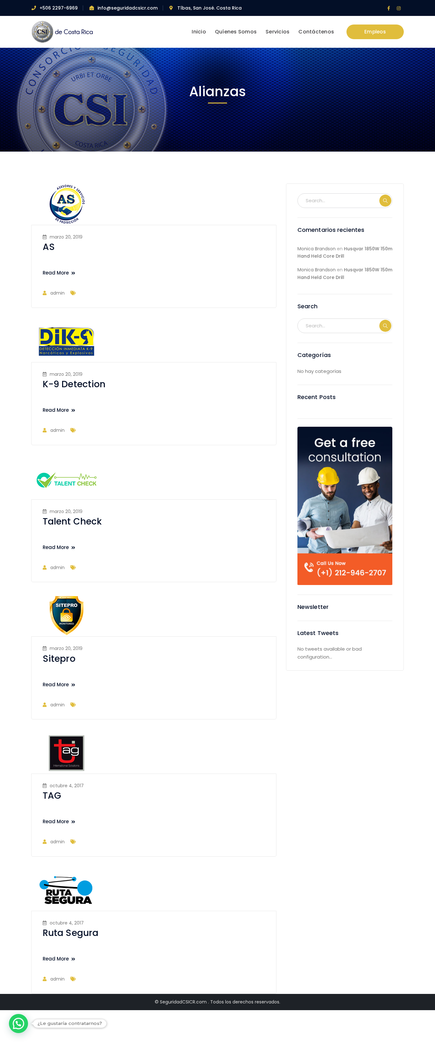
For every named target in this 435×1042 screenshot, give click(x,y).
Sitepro (59, 659)
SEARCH (385, 201)
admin (57, 293)
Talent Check (72, 521)
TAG (52, 795)
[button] (18, 1023)
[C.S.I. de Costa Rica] (63, 31)
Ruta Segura (70, 933)
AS (49, 247)
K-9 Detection (74, 384)
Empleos (375, 31)
